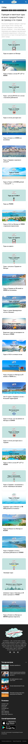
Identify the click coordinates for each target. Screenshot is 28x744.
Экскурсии (3, 706)
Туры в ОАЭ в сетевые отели (12, 354)
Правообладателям (17, 741)
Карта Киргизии (5, 712)
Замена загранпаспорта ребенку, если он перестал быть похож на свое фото (17, 674)
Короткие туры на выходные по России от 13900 (13, 333)
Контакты (24, 741)
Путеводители (4, 708)
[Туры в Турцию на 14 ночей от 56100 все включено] (14, 280)
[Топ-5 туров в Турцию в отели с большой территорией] (14, 388)
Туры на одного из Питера (11, 53)
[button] (26, 2)
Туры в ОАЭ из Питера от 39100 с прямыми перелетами (14, 225)
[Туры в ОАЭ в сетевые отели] (14, 346)
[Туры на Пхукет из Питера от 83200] (14, 520)
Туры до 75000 (8, 204)
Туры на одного (8, 246)
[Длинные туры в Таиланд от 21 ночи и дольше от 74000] (14, 584)
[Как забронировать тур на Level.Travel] (5, 680)
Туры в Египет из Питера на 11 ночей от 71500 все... (13, 375)
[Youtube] (17, 652)
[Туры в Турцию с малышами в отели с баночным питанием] (14, 476)
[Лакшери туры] (14, 564)
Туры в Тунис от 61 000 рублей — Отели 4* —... (13, 183)
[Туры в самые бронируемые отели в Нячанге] (14, 302)
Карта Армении (5, 711)
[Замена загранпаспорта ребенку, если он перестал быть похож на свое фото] (5, 673)
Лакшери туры (8, 573)
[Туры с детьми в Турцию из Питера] (14, 258)
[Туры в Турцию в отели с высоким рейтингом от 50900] (14, 542)
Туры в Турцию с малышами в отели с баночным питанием (13, 485)
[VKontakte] (14, 652)
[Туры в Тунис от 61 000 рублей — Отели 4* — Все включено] (14, 173)
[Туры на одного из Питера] (14, 45)
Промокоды (4, 705)
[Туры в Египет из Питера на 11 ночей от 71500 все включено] (14, 366)
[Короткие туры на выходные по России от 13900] (14, 324)
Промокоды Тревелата (7, 714)
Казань (10, 10)
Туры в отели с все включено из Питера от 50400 (13, 419)
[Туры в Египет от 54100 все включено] (14, 129)
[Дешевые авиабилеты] (5, 667)
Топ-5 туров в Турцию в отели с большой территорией (13, 397)
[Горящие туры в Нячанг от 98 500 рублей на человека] (14, 498)
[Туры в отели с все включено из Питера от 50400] (14, 410)
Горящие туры (4, 703)
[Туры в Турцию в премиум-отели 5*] (14, 151)
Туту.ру (3, 709)
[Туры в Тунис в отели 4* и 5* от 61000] (14, 65)
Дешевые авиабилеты (15, 665)
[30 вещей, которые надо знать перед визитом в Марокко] (5, 694)
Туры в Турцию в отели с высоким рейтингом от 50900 (13, 551)
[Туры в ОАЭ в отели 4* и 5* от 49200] (14, 454)
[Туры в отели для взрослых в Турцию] (14, 432)
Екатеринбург (4, 10)
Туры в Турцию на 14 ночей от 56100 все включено (13, 289)
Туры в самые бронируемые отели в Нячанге (12, 311)
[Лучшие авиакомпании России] (5, 687)
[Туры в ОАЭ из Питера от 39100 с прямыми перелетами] (14, 215)
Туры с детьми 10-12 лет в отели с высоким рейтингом (13, 96)
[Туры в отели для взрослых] (14, 109)
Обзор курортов (21, 10)
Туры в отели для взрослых (12, 118)
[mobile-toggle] (2, 2)
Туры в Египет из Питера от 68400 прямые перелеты (12, 616)
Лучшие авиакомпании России (17, 685)
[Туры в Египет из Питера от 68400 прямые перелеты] (14, 606)
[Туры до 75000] (14, 195)
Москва (14, 10)
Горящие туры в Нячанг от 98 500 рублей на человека (13, 507)
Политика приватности (6, 741)
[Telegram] (10, 652)
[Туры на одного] (14, 237)
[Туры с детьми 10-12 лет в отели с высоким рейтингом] (14, 87)
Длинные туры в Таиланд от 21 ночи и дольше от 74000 (13, 593)
